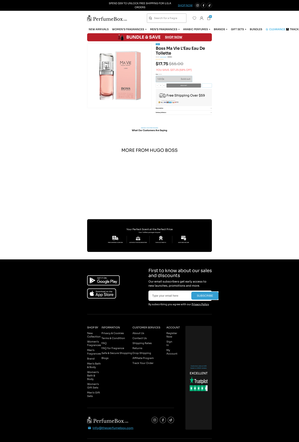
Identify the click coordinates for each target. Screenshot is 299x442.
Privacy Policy (200, 304)
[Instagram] (155, 420)
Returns (137, 348)
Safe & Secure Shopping (116, 353)
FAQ (104, 343)
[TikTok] (171, 420)
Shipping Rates (142, 343)
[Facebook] (163, 420)
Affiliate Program (143, 358)
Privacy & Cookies (112, 333)
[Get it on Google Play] (103, 280)
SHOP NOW (173, 37)
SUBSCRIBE (205, 295)
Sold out (183, 85)
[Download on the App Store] (101, 293)
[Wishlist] (194, 18)
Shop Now (185, 5)
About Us (138, 333)
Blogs (105, 358)
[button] (159, 59)
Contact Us (139, 338)
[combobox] (166, 18)
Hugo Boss (163, 57)
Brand (91, 358)
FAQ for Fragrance (112, 348)
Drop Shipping (141, 353)
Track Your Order (143, 363)
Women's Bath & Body (93, 376)
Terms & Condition (113, 338)
